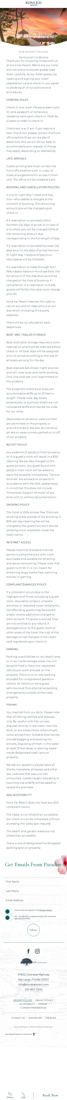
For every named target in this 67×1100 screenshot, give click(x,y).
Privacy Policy (46, 910)
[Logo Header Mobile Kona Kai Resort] (33, 4)
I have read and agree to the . (33, 910)
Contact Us (18, 1018)
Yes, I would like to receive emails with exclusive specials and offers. (35, 917)
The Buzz (50, 1018)
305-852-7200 (33, 989)
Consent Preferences (33, 1008)
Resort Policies (23, 1000)
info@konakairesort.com (33, 984)
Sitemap (42, 1004)
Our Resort (35, 1018)
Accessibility (27, 1004)
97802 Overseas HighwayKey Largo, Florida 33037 (33, 977)
